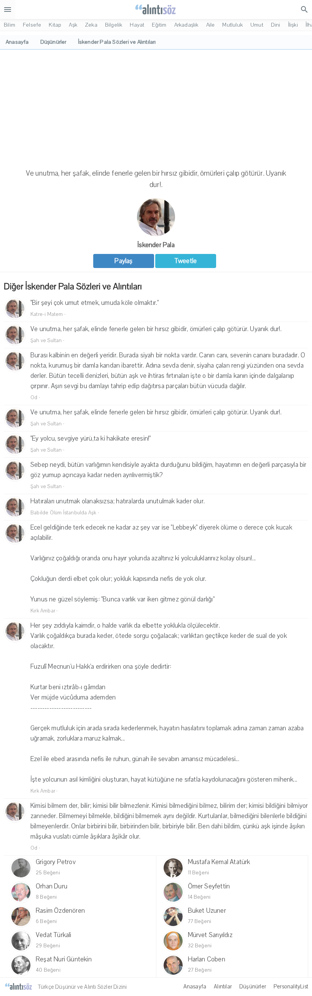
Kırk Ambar (42, 610)
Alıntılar (223, 986)
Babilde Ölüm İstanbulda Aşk (63, 512)
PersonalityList (291, 986)
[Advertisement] (156, 107)
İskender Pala (156, 245)
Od (33, 397)
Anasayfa (195, 986)
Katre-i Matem (46, 314)
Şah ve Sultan (46, 340)
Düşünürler (252, 986)
